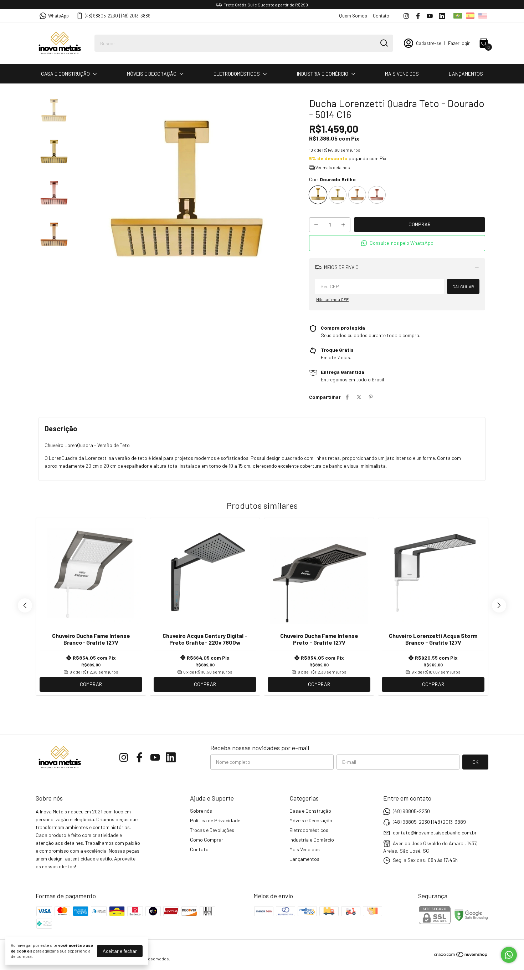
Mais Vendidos (402, 74)
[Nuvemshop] (461, 956)
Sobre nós (201, 811)
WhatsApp (58, 16)
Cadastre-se (428, 43)
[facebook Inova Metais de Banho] (418, 16)
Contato (381, 16)
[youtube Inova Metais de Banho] (430, 16)
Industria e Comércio (322, 74)
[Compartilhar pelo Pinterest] (370, 397)
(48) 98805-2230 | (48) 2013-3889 (117, 16)
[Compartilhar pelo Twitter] (359, 397)
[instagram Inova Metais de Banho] (406, 16)
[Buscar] (383, 43)
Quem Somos (353, 16)
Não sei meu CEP (332, 299)
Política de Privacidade (215, 820)
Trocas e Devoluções (212, 830)
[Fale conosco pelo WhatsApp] (509, 955)
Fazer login (459, 43)
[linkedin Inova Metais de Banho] (442, 16)
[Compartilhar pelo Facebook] (347, 397)
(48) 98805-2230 (411, 811)
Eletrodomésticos (237, 74)
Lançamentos (466, 74)
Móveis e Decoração (151, 74)
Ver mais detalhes (332, 167)
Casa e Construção (65, 74)
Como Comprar (206, 840)
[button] (397, 243)
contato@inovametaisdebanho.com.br (435, 832)
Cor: (332, 179)
